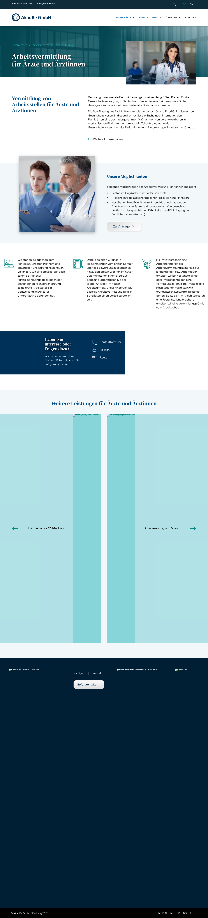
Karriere (79, 673)
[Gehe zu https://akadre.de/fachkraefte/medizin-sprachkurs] (38, 528)
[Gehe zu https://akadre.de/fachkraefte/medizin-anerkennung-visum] (170, 528)
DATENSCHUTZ (186, 912)
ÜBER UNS (171, 17)
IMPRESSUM (165, 912)
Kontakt (98, 673)
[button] (175, 4)
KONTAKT (190, 17)
